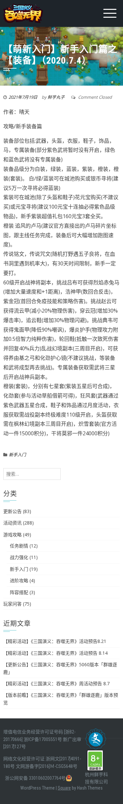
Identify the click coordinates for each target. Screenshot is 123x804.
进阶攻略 (19, 580)
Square (64, 788)
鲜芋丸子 (56, 97)
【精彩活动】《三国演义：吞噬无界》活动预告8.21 (54, 641)
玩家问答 (12, 604)
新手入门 (17, 455)
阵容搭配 (19, 592)
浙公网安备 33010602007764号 (35, 778)
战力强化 (19, 557)
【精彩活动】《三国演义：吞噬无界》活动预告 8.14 (55, 653)
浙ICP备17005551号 (43, 739)
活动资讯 (12, 523)
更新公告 (12, 511)
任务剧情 (19, 546)
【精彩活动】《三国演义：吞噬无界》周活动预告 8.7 (56, 683)
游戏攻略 (12, 534)
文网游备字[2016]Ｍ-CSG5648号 (46, 766)
